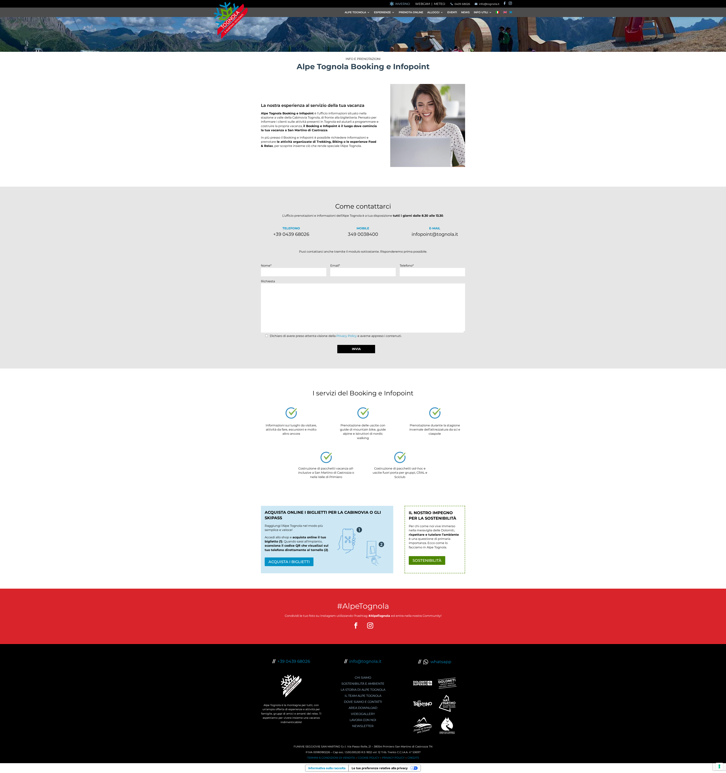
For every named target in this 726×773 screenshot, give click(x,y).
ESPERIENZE (382, 12)
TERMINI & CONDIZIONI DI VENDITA (331, 757)
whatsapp (439, 661)
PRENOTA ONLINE (411, 12)
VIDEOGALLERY (363, 714)
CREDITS (413, 757)
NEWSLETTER (363, 726)
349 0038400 (363, 234)
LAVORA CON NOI (363, 720)
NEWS (465, 12)
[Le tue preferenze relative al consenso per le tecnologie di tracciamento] (719, 766)
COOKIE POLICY (368, 757)
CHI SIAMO (363, 677)
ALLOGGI (433, 12)
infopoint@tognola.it (435, 234)
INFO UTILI (481, 12)
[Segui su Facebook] (356, 625)
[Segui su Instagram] (370, 625)
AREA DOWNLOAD (363, 708)
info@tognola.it (365, 661)
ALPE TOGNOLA (355, 12)
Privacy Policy (346, 336)
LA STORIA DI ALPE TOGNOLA (363, 690)
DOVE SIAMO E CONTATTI (363, 702)
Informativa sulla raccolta (326, 768)
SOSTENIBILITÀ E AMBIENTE (362, 683)
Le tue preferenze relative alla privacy (380, 768)
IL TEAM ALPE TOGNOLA (363, 696)
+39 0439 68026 (291, 234)
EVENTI (452, 12)
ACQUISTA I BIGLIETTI (289, 562)
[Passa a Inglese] (505, 13)
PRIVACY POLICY (393, 757)
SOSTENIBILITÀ (427, 560)
